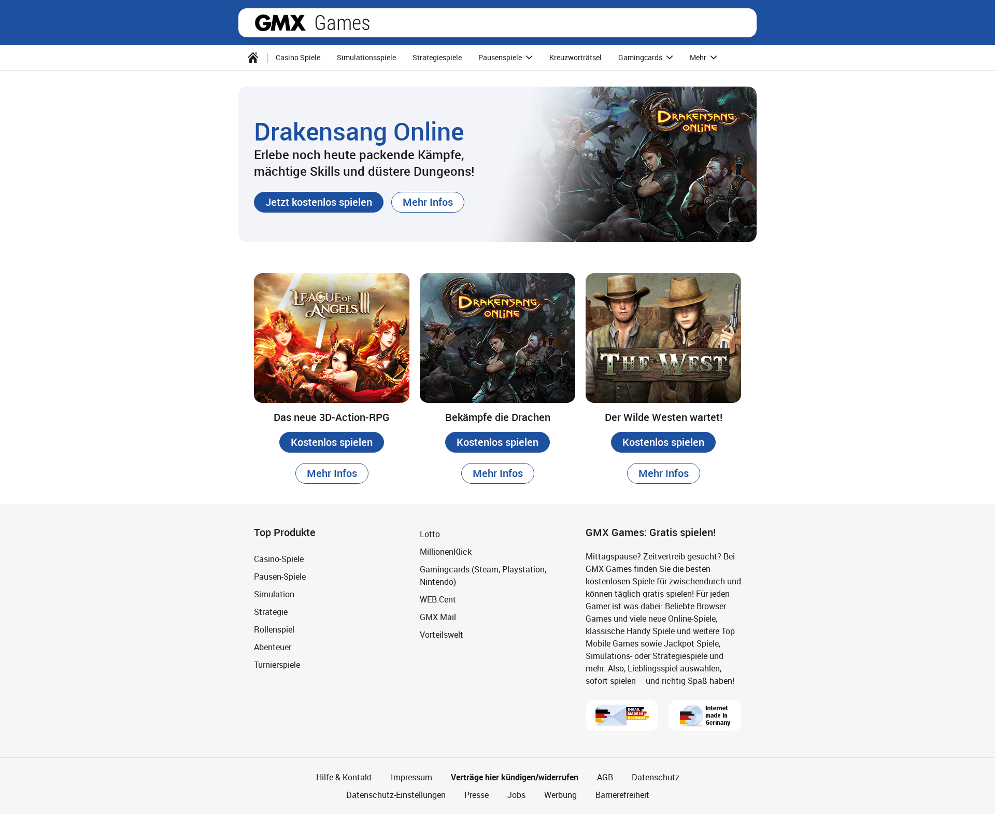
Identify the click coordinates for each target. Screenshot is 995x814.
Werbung (560, 795)
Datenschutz (655, 777)
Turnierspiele (277, 664)
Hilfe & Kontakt (344, 777)
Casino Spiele (298, 57)
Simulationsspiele (366, 57)
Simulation (274, 594)
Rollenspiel (274, 629)
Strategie (271, 611)
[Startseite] (252, 57)
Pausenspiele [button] (500, 57)
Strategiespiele (437, 57)
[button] (318, 202)
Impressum (411, 777)
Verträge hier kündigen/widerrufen (514, 777)
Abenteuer (272, 647)
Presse (476, 795)
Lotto (430, 534)
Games (342, 23)
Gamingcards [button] (641, 57)
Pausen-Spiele (280, 576)
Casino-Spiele (279, 559)
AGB (605, 777)
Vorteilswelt (441, 634)
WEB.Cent (438, 599)
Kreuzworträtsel (575, 57)
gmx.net (280, 23)
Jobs (516, 795)
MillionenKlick (446, 551)
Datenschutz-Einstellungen (396, 795)
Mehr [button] (699, 57)
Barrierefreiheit (622, 795)
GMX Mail (438, 617)
